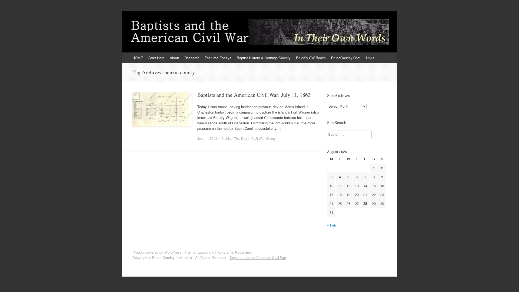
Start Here (156, 57)
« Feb (331, 225)
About (174, 57)
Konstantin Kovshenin (234, 252)
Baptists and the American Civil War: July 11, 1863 (254, 94)
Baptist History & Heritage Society (264, 57)
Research (191, 57)
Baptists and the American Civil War (257, 257)
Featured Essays (218, 57)
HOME (137, 57)
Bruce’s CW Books (311, 57)
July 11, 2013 (207, 138)
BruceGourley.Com (346, 57)
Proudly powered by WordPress (157, 252)
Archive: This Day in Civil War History (248, 138)
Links (370, 57)
